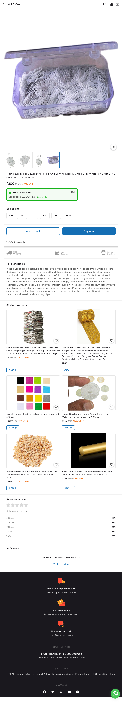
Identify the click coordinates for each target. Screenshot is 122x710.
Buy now (89, 231)
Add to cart (33, 231)
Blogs (112, 674)
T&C (73, 192)
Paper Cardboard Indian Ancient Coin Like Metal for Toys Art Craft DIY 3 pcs (85, 415)
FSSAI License (15, 674)
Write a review (61, 564)
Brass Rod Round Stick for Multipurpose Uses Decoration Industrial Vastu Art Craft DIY (87, 473)
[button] (10, 160)
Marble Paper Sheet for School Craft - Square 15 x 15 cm (33, 415)
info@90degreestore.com (61, 635)
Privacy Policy (83, 674)
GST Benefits (100, 674)
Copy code (42, 197)
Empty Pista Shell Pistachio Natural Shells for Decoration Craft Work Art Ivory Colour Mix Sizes (31, 474)
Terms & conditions (62, 674)
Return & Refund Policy (37, 674)
